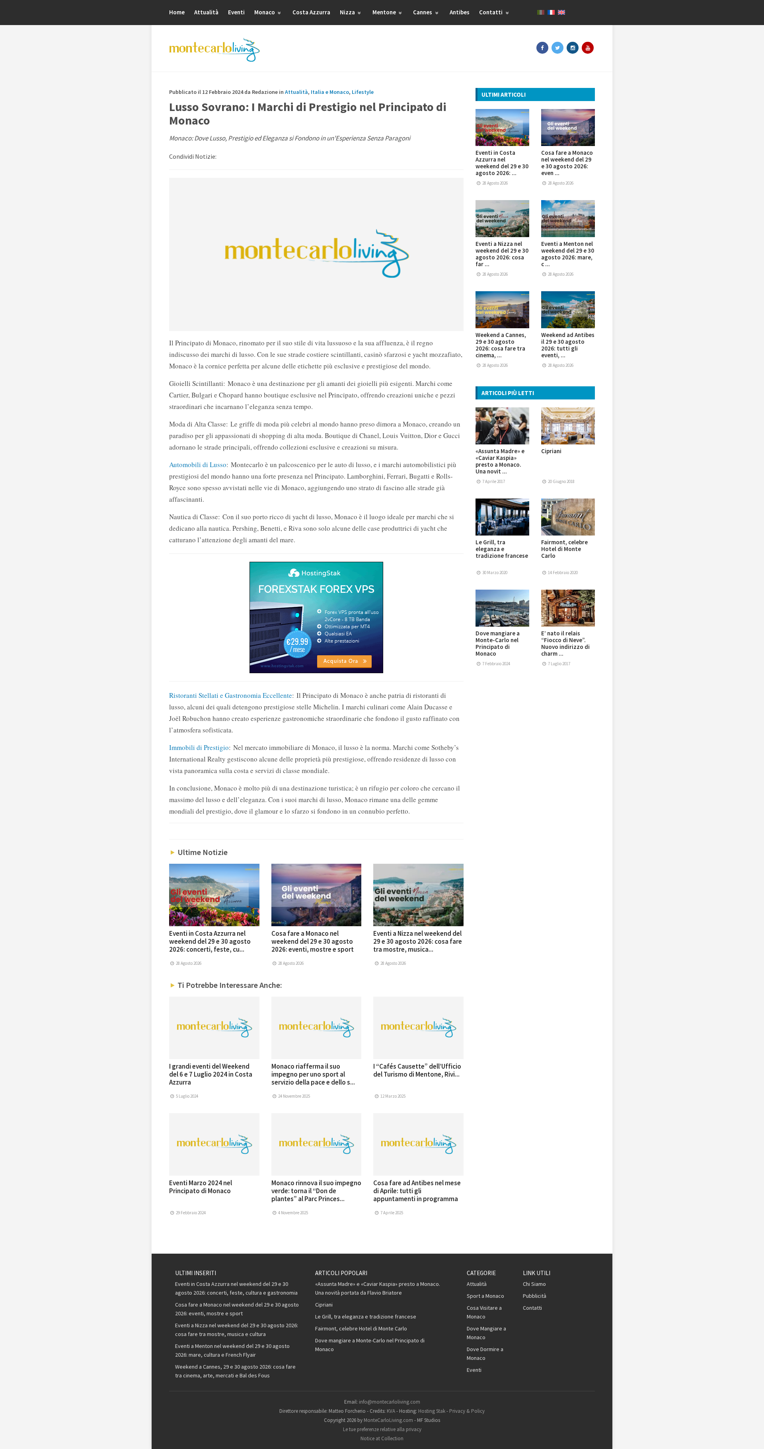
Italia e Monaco (330, 91)
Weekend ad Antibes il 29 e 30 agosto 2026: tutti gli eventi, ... (567, 345)
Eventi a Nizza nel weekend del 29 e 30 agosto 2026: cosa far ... (502, 254)
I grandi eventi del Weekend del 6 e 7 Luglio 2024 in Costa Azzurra (210, 1074)
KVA (391, 1411)
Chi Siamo (534, 1283)
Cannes (423, 12)
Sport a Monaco (485, 1295)
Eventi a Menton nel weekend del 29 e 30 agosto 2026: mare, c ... (567, 254)
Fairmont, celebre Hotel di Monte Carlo (564, 548)
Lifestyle (363, 91)
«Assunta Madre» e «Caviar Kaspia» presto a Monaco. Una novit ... (500, 461)
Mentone (384, 12)
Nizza (348, 12)
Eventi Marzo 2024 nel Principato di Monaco (200, 1186)
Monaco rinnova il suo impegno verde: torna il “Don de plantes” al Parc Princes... (316, 1190)
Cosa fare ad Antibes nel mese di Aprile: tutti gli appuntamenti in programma (417, 1190)
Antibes (460, 12)
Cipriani (551, 451)
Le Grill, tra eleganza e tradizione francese (502, 548)
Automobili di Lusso (197, 464)
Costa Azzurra (311, 12)
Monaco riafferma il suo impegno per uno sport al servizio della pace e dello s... (313, 1074)
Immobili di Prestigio (199, 747)
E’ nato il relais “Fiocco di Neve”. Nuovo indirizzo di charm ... (565, 643)
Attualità (206, 12)
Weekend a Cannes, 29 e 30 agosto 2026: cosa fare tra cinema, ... (501, 345)
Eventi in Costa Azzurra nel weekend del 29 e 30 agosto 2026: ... (502, 163)
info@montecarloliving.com (389, 1401)
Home (177, 12)
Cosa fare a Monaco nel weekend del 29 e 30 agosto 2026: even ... (567, 163)
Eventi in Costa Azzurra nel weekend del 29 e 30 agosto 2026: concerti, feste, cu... (210, 941)
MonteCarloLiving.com (388, 1420)
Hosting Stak (431, 1411)
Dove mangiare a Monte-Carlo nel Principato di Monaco (498, 643)
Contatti (491, 12)
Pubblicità (534, 1295)
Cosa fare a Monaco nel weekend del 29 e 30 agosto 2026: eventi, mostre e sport (312, 941)
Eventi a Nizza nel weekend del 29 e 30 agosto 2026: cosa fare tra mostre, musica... (417, 941)
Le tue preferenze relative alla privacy (382, 1429)
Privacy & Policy (467, 1411)
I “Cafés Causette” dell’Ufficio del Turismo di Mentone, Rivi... (417, 1070)
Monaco (265, 12)
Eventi (236, 12)
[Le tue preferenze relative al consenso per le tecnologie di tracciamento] (750, 1435)
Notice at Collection (382, 1438)
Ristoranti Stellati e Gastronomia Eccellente (230, 695)
